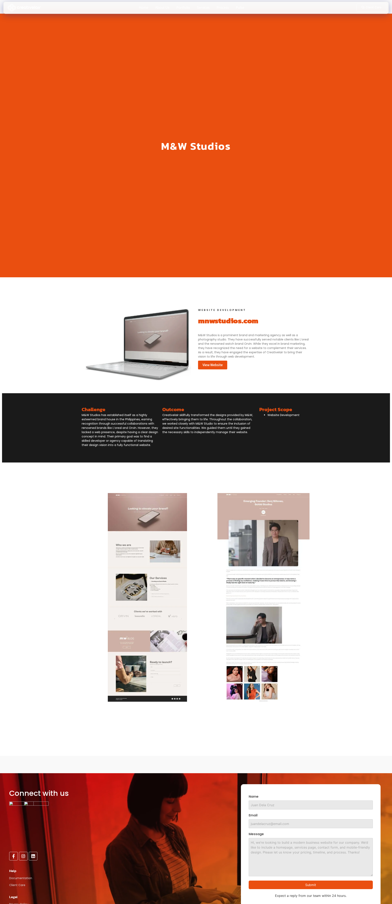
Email (253, 816)
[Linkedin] (33, 856)
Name (253, 797)
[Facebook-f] (13, 856)
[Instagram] (23, 856)
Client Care (17, 885)
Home (143, 7)
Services (203, 7)
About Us (162, 7)
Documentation (20, 878)
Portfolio (183, 7)
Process (223, 7)
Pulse (240, 7)
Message (256, 834)
